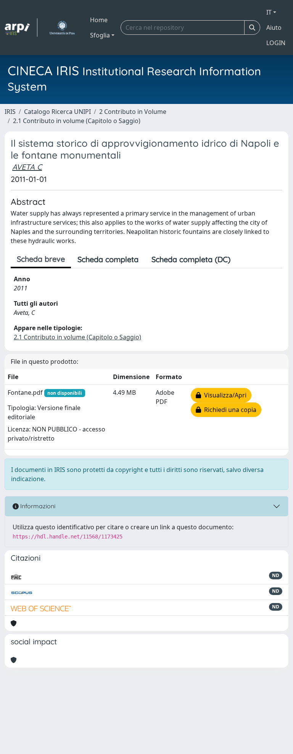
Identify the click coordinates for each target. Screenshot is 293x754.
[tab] (243, 259)
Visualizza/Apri (223, 395)
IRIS (10, 111)
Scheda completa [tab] (107, 259)
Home (99, 20)
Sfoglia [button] (100, 35)
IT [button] (269, 12)
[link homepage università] (61, 27)
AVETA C (27, 167)
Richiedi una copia (228, 409)
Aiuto (274, 27)
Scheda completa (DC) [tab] (190, 259)
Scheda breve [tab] (41, 259)
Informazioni (37, 506)
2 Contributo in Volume (132, 111)
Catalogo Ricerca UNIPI (57, 111)
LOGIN (275, 43)
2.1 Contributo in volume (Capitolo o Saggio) (76, 121)
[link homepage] (21, 27)
